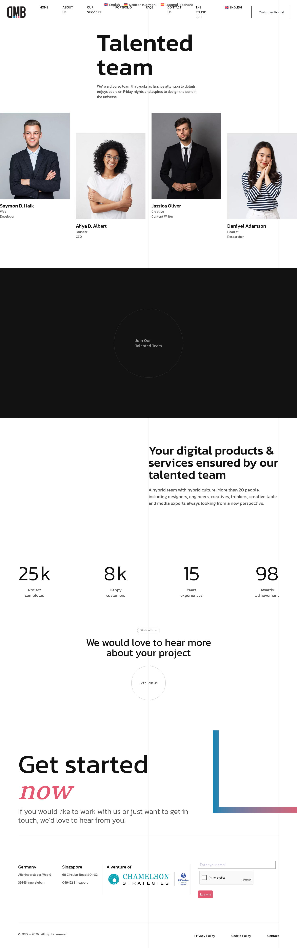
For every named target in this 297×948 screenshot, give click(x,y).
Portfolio (123, 7)
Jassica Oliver (166, 205)
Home (44, 7)
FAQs (149, 7)
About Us (67, 10)
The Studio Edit (201, 12)
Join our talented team (148, 343)
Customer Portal (271, 12)
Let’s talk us (148, 682)
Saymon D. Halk (17, 205)
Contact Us (174, 10)
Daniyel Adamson (246, 225)
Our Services (94, 10)
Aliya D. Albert (91, 225)
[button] (205, 894)
